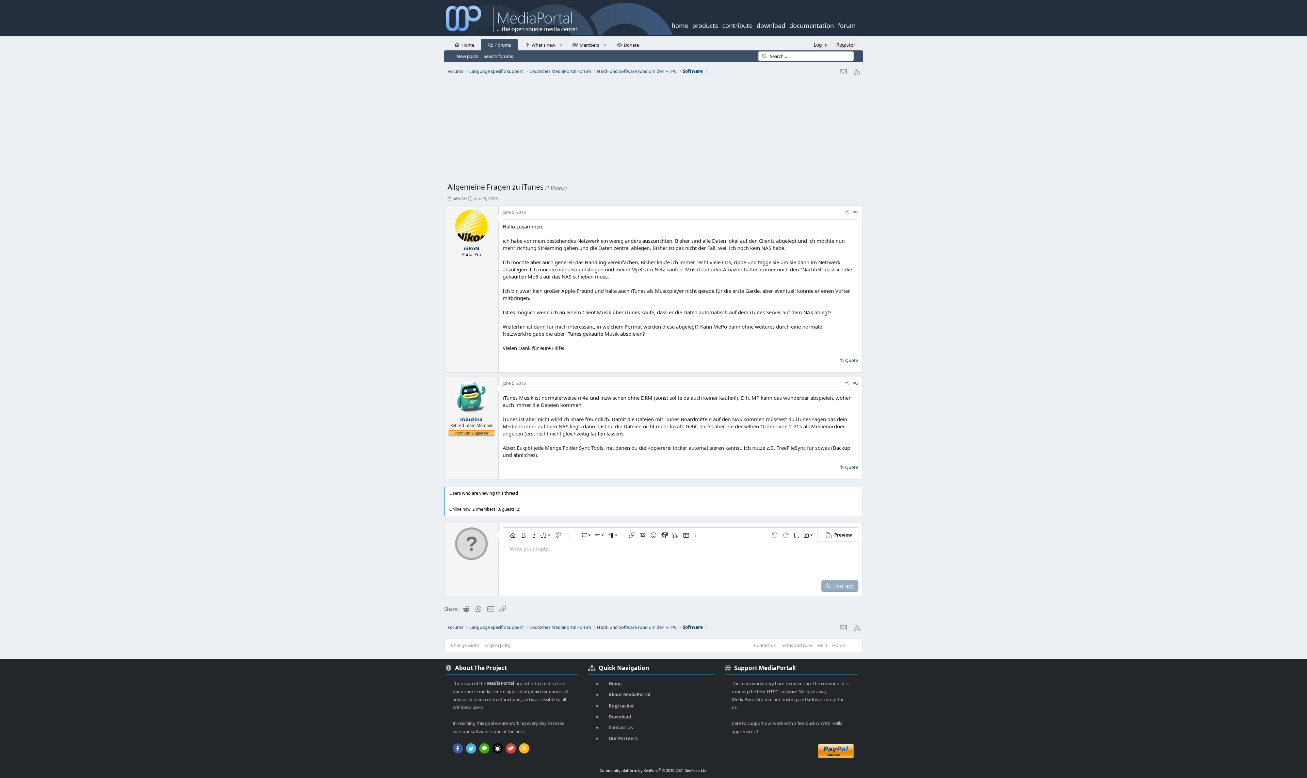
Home (468, 45)
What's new (543, 45)
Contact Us (621, 728)
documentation (811, 24)
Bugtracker (621, 706)
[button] (561, 44)
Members (589, 45)
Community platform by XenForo (654, 770)
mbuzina (471, 419)
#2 (855, 383)
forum (847, 24)
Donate (631, 45)
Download (620, 717)
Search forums (498, 56)
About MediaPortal (629, 695)
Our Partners (623, 738)
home (680, 24)
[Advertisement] (652, 131)
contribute (737, 24)
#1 (855, 212)
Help (822, 645)
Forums (503, 45)
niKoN (458, 198)
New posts (467, 56)
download (771, 24)
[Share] (846, 213)
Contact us (765, 645)
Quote (851, 360)
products (705, 24)
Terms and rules (797, 645)
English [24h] (497, 645)
